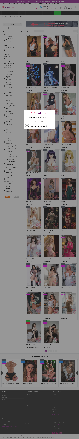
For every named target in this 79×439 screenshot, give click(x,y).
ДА (36, 121)
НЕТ (42, 121)
